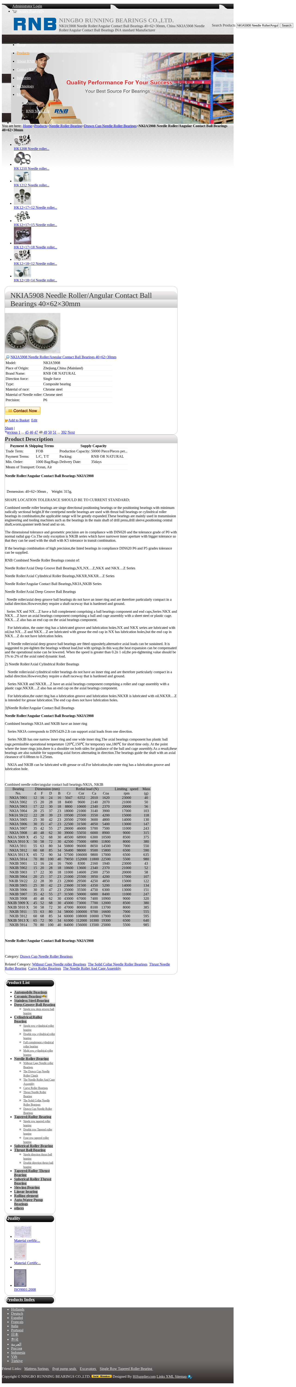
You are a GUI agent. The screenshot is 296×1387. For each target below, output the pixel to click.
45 (27, 432)
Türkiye (17, 1361)
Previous (11, 432)
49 (45, 432)
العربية (16, 1344)
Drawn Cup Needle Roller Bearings (110, 126)
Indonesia (18, 1352)
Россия (16, 1348)
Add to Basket (18, 420)
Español (17, 1318)
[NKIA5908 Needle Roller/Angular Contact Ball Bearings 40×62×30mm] (32, 352)
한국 (14, 1339)
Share (9, 428)
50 (50, 432)
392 (64, 432)
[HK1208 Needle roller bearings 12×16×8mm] (22, 144)
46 (31, 432)
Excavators (88, 1369)
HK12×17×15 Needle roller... (35, 225)
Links (161, 1376)
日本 (14, 1334)
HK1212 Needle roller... (31, 185)
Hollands (17, 1309)
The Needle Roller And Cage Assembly (92, 968)
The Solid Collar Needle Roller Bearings (117, 964)
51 (54, 432)
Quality (13, 1218)
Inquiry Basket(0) (30, 11)
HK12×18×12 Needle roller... (35, 264)
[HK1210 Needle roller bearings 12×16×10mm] (22, 164)
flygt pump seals (64, 1369)
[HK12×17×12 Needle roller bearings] (22, 203)
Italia (14, 1326)
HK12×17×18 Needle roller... (35, 247)
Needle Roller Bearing (65, 126)
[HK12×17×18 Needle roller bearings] (22, 243)
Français (17, 1322)
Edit (34, 420)
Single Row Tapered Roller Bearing (126, 1369)
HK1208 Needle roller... (31, 149)
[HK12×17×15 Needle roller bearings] (22, 221)
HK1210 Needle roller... (31, 168)
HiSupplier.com (144, 1376)
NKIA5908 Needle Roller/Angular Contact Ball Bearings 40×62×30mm (63, 357)
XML (170, 1376)
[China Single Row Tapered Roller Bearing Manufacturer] (35, 32)
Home (27, 126)
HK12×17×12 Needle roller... (35, 207)
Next (71, 432)
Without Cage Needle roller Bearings (59, 964)
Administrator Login (27, 6)
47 (36, 432)
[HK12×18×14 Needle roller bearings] (22, 276)
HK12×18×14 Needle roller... (35, 280)
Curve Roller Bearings (44, 968)
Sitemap (181, 1376)
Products (40, 126)
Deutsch (17, 1313)
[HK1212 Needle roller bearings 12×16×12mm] (22, 181)
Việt (14, 1357)
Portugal (17, 1330)
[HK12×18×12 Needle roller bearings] (22, 259)
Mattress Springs (36, 1369)
